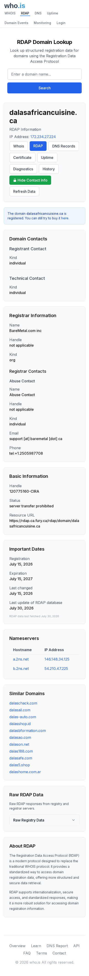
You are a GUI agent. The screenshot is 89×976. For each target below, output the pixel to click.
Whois (18, 146)
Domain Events (16, 23)
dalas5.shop (19, 765)
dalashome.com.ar (25, 771)
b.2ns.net (21, 668)
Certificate (22, 157)
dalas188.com (21, 751)
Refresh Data (24, 191)
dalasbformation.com (27, 730)
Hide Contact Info (32, 180)
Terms (41, 953)
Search (45, 88)
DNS (38, 13)
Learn (36, 945)
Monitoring (42, 23)
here (64, 218)
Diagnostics (23, 169)
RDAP (25, 13)
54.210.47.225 (56, 668)
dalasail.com (19, 710)
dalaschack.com (23, 703)
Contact (59, 953)
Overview (17, 945)
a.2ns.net (21, 659)
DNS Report (57, 945)
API (76, 945)
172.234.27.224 (43, 136)
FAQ (27, 953)
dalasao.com (20, 737)
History (49, 169)
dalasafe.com (20, 758)
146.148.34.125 (56, 659)
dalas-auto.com (22, 717)
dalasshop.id (20, 723)
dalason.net (19, 744)
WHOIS (10, 13)
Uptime (52, 13)
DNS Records (63, 146)
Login (61, 23)
